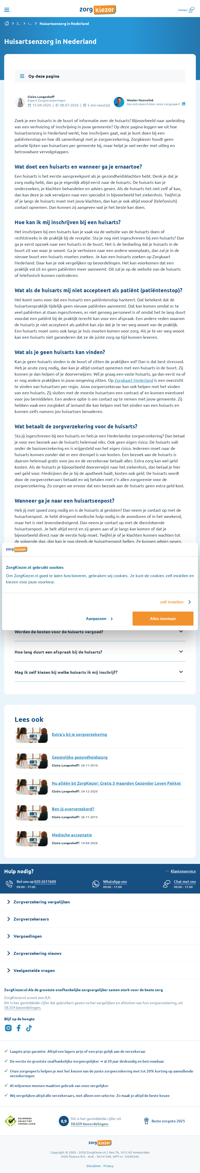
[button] (185, 881)
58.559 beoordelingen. (22, 1007)
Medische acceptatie (72, 834)
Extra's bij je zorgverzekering (79, 734)
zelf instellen (171, 602)
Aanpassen (96, 618)
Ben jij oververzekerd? (73, 808)
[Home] (6, 23)
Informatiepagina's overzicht (30, 23)
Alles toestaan (163, 618)
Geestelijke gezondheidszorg (80, 757)
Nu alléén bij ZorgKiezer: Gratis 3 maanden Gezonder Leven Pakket (116, 783)
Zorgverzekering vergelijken (19, 23)
